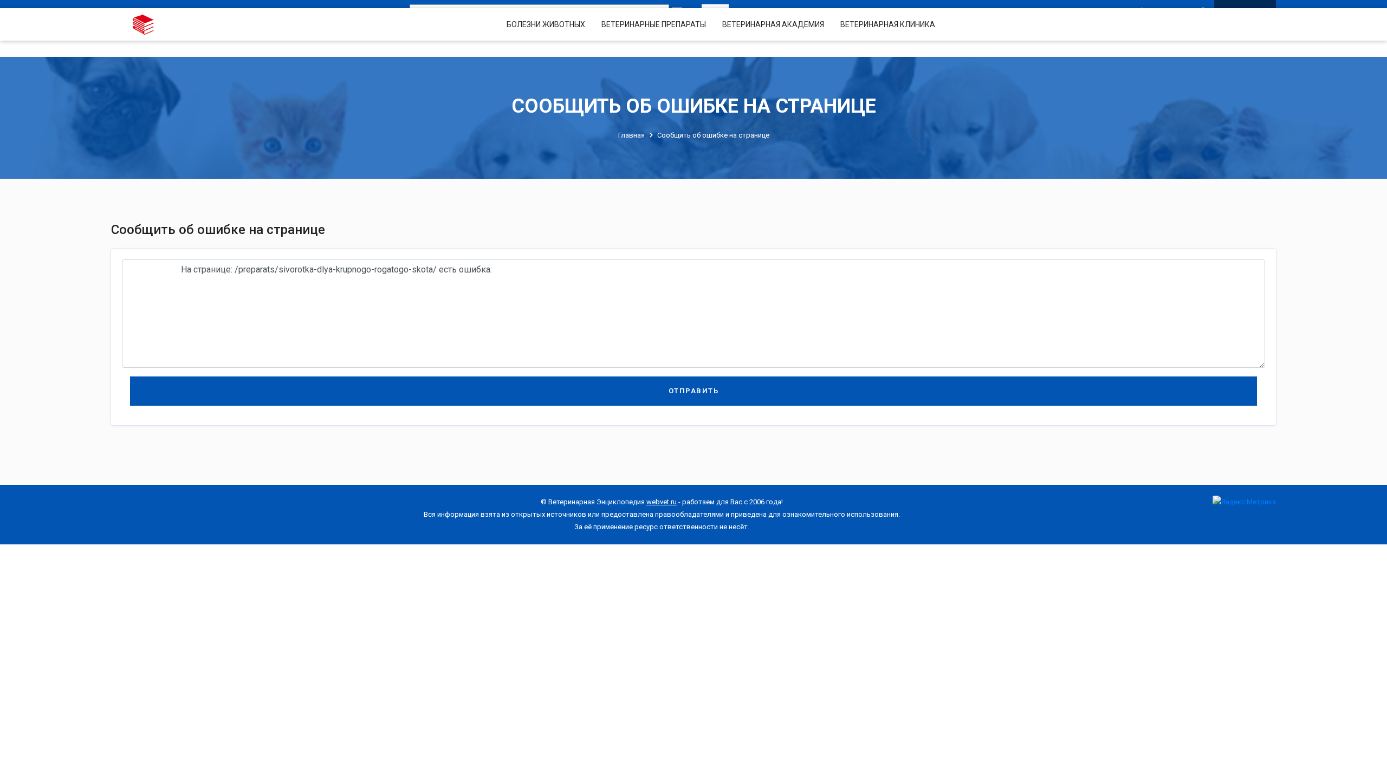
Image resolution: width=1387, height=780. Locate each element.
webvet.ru (661, 502)
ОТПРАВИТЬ (694, 391)
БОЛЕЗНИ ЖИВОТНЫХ (546, 24)
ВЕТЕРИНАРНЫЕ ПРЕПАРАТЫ (653, 24)
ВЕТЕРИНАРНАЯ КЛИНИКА (887, 24)
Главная (631, 135)
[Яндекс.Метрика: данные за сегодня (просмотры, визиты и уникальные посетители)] (1244, 502)
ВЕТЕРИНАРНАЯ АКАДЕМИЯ (773, 24)
